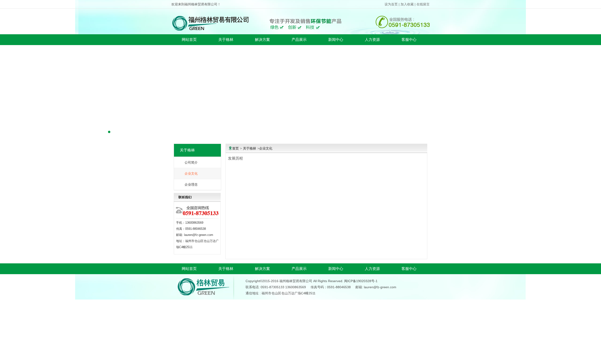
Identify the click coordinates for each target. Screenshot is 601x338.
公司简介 (191, 162)
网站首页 (189, 40)
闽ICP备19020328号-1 (361, 281)
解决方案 (262, 40)
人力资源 (372, 40)
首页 (235, 148)
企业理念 (191, 184)
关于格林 (225, 40)
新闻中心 (335, 40)
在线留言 (423, 4)
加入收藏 (407, 4)
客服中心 (408, 40)
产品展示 (299, 40)
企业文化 (191, 173)
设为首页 (391, 4)
